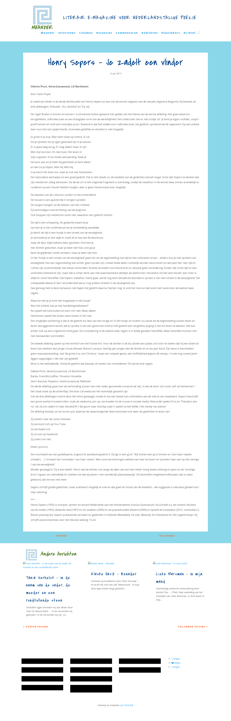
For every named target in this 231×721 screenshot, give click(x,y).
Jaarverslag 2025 (31, 669)
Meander (48, 33)
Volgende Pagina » (193, 626)
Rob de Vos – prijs (130, 669)
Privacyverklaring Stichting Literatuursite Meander (85, 688)
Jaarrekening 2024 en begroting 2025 (41, 678)
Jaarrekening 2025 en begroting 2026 (41, 661)
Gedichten (149, 33)
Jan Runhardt (126, 705)
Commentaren (127, 33)
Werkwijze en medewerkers (86, 661)
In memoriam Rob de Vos (134, 661)
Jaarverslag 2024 (31, 687)
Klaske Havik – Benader (114, 574)
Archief (190, 33)
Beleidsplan (77, 669)
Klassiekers (170, 33)
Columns (86, 33)
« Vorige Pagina (35, 626)
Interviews (67, 33)
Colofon (76, 678)
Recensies (104, 33)
